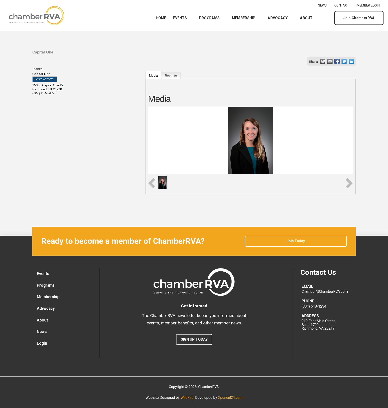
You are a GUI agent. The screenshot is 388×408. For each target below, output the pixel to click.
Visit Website (44, 79)
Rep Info (171, 75)
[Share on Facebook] (337, 61)
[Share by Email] (330, 61)
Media (153, 75)
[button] (327, 18)
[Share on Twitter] (344, 61)
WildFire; (188, 397)
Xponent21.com (230, 397)
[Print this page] (322, 61)
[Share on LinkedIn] (351, 61)
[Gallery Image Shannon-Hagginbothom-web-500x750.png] (163, 182)
